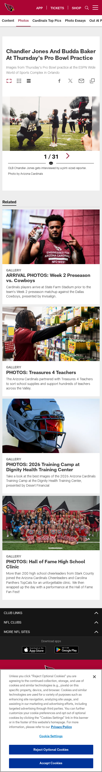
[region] (51, 720)
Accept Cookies (51, 763)
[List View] (28, 81)
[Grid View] (19, 81)
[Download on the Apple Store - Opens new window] (34, 650)
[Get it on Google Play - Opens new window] (66, 652)
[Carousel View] (9, 81)
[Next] (67, 156)
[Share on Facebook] (59, 83)
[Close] (94, 677)
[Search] (87, 7)
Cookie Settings (51, 736)
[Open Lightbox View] (51, 138)
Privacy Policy (61, 727)
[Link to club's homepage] (9, 5)
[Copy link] (92, 81)
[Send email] (81, 83)
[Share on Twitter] (70, 83)
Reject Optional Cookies (51, 749)
